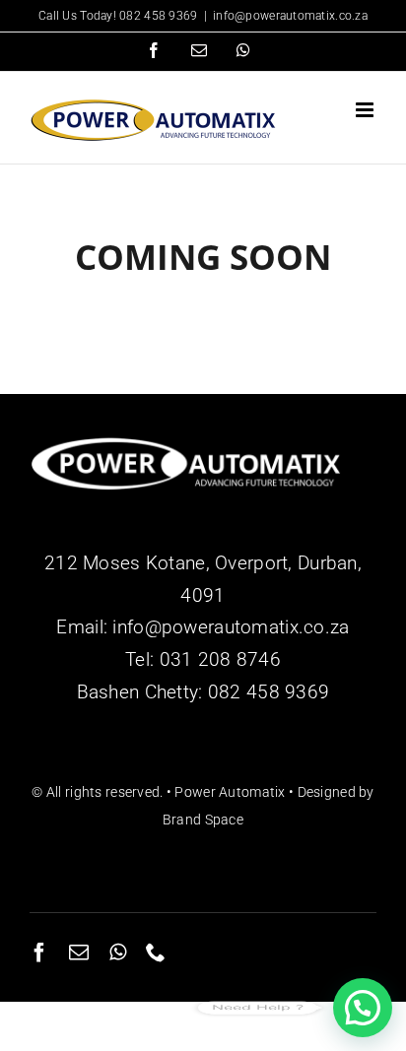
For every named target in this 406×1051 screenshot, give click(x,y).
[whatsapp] (117, 952)
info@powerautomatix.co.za (290, 16)
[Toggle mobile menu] (366, 109)
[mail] (79, 952)
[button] (362, 1007)
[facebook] (39, 952)
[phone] (156, 952)
